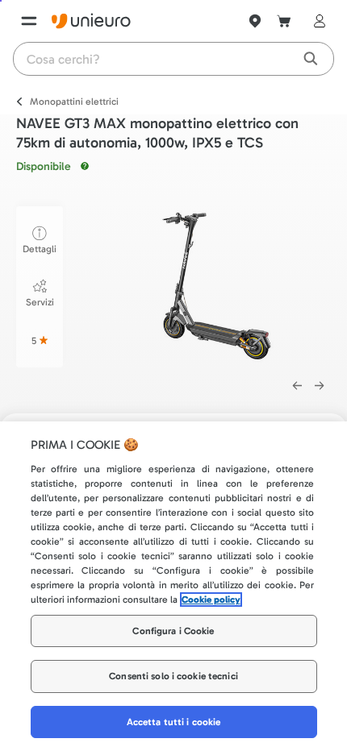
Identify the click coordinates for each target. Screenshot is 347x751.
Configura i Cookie (173, 631)
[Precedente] (297, 386)
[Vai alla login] (316, 21)
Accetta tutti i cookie (174, 722)
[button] (213, 284)
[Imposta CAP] (255, 21)
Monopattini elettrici (74, 101)
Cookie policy (211, 599)
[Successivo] (319, 386)
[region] (173, 586)
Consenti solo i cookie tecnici (173, 676)
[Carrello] (284, 21)
